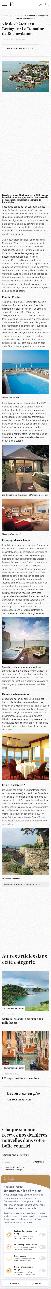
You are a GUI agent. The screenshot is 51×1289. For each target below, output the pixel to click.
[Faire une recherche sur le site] (47, 4)
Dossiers (16, 15)
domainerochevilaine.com (27, 884)
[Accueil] (11, 4)
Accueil (5, 15)
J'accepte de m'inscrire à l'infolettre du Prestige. (14, 1168)
